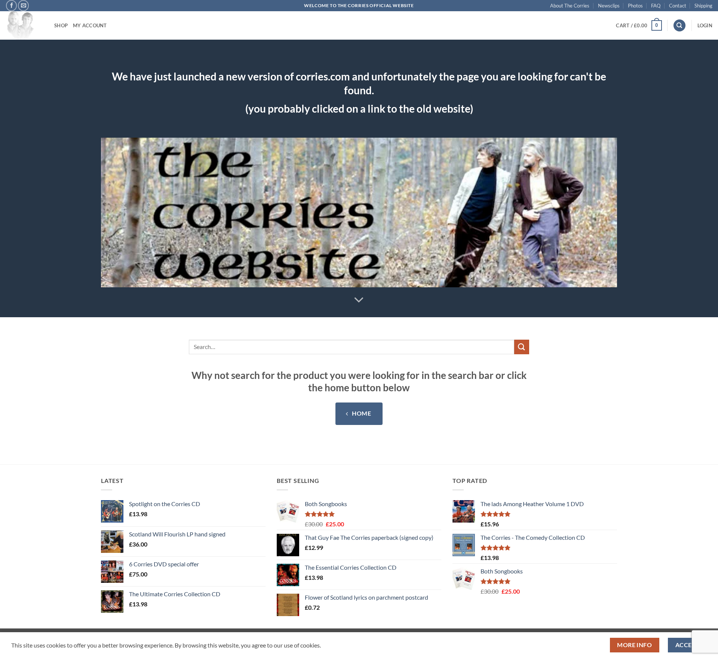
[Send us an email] (23, 5)
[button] (639, 25)
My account (90, 25)
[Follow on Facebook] (11, 5)
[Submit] (521, 347)
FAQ (655, 6)
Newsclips (609, 6)
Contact (677, 6)
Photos (635, 6)
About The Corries (569, 6)
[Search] (679, 25)
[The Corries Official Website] (24, 25)
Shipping (703, 6)
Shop (61, 25)
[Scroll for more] (359, 300)
